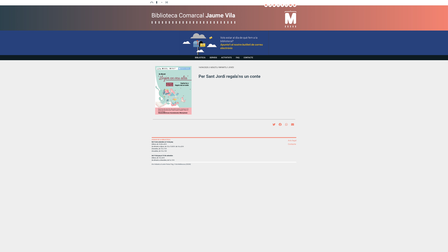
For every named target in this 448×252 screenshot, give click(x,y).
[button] (224, 43)
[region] (224, 43)
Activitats (226, 57)
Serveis (213, 57)
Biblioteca (200, 57)
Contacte (248, 57)
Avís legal (292, 140)
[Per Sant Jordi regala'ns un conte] (173, 90)
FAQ (237, 57)
